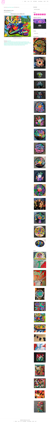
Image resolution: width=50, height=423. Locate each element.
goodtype (19, 42)
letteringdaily (11, 43)
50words (9, 41)
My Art (10, 40)
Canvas (8, 40)
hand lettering (26, 42)
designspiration (11, 42)
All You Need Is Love (12, 41)
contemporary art (6, 42)
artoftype (17, 41)
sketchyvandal (19, 43)
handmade (29, 42)
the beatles (22, 43)
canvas (28, 41)
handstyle (5, 43)
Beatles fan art (20, 41)
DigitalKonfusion (15, 42)
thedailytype (26, 43)
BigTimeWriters (25, 41)
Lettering (8, 43)
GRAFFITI (22, 42)
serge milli (15, 43)
